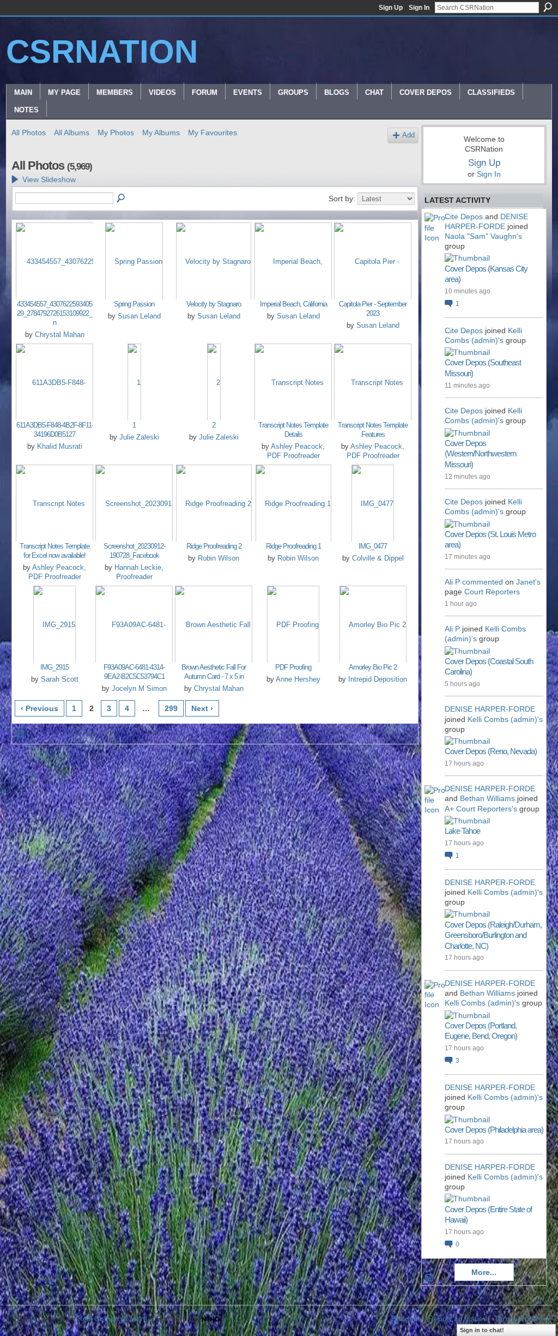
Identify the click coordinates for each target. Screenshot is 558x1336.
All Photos (28, 132)
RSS (21, 734)
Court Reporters (492, 591)
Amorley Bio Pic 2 (373, 667)
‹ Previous (39, 708)
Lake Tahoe (462, 830)
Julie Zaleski (139, 437)
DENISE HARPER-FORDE (490, 709)
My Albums (161, 132)
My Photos (116, 132)
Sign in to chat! (482, 1330)
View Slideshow (49, 179)
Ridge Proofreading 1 (293, 546)
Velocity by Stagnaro (213, 304)
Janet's (528, 581)
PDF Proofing (293, 667)
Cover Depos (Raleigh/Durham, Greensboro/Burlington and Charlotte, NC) (493, 935)
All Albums (71, 132)
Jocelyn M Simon (139, 688)
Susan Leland (139, 316)
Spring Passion (134, 304)
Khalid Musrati (59, 446)
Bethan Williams (487, 798)
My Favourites (212, 132)
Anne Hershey (298, 679)
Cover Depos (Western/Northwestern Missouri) (480, 453)
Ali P (452, 581)
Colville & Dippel (378, 558)
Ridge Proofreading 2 (213, 546)
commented (482, 581)
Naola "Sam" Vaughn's (483, 236)
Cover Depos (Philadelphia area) (494, 1129)
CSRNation (102, 51)
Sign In (419, 7)
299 (171, 708)
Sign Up (391, 7)
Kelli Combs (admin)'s (505, 719)
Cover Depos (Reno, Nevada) (491, 751)
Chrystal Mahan (59, 334)
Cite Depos (464, 216)
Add (408, 135)
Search (547, 7)
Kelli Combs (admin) (113, 1318)
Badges (404, 1318)
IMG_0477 (373, 546)
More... (483, 1272)
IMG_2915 (54, 667)
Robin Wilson (218, 558)
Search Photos (121, 198)
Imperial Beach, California (293, 304)
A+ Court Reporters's (481, 808)
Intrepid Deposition (377, 679)
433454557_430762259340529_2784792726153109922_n (54, 313)
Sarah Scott (59, 679)
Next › (202, 708)
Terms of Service (523, 1318)
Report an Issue (455, 1318)
